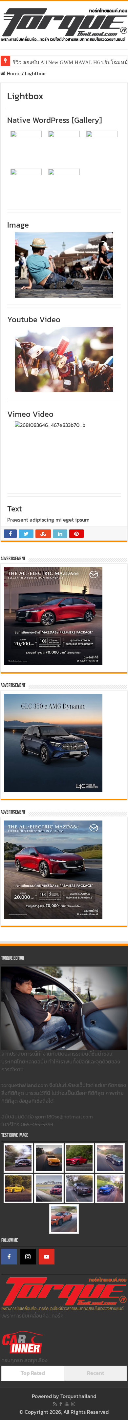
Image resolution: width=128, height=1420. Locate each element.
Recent (95, 1373)
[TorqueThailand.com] (64, 23)
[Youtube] (66, 1404)
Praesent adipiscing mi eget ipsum (48, 520)
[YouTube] (46, 1256)
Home (13, 73)
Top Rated (33, 1373)
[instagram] (73, 1404)
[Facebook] (9, 1256)
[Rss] (55, 1404)
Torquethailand (78, 1396)
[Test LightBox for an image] (64, 265)
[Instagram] (28, 1256)
